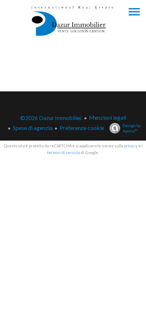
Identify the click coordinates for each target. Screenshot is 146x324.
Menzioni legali (107, 117)
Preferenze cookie (82, 127)
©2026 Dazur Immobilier (51, 117)
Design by (132, 128)
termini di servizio (63, 152)
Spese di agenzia (32, 127)
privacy (130, 145)
